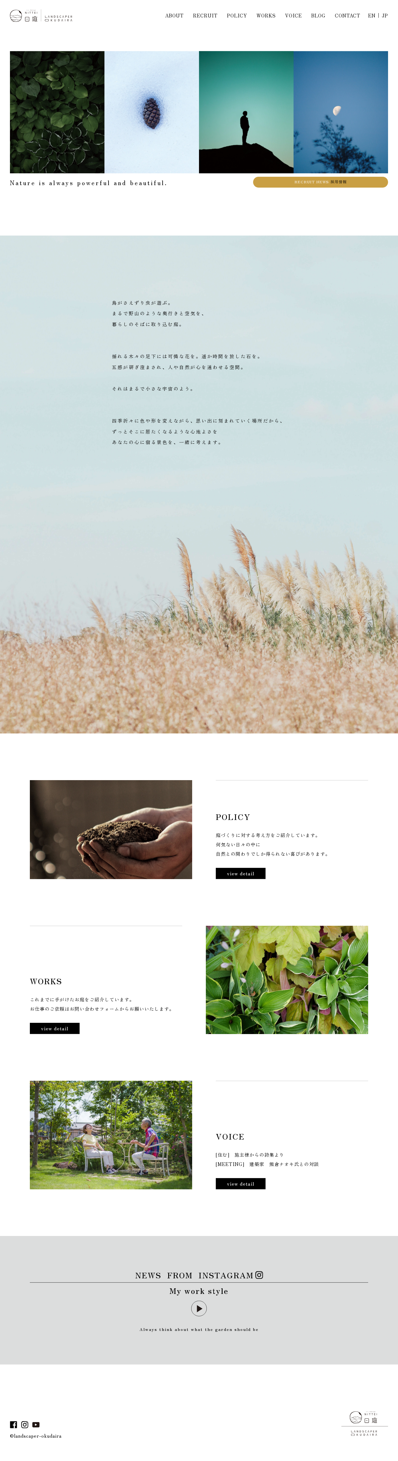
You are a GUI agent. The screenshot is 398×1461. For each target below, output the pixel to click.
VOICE (293, 15)
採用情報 (320, 191)
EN (372, 15)
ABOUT (174, 15)
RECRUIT (205, 15)
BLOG (318, 15)
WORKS (266, 15)
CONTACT (347, 15)
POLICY (237, 15)
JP (385, 15)
